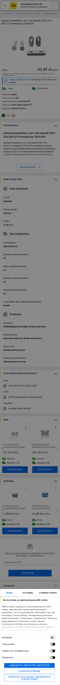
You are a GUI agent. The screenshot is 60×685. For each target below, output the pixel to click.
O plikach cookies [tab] (48, 592)
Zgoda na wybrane (29, 671)
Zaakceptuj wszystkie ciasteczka (29, 665)
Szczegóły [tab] (28, 592)
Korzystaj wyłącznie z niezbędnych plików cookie (29, 678)
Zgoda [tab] (9, 592)
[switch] (52, 644)
